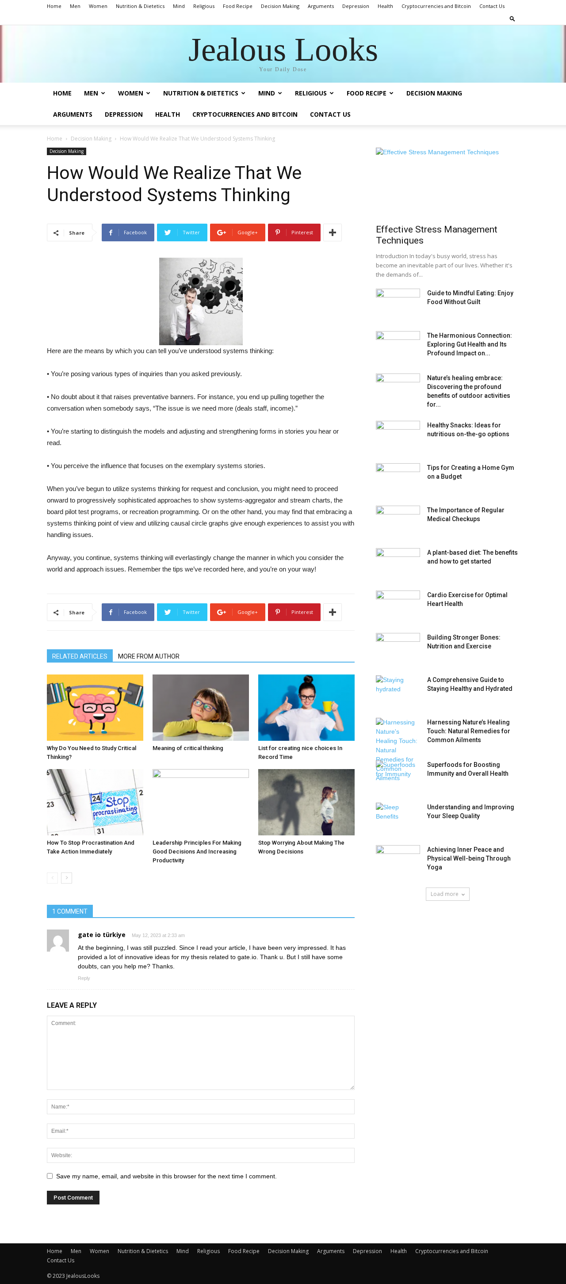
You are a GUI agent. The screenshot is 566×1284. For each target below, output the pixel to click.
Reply (84, 978)
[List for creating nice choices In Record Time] (306, 707)
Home (54, 6)
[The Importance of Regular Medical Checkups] (398, 521)
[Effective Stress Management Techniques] (447, 183)
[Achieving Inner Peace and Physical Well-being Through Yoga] (398, 860)
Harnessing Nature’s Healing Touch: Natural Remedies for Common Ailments (468, 731)
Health (385, 6)
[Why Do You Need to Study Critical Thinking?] (95, 707)
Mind (179, 6)
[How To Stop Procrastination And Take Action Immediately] (95, 802)
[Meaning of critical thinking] (201, 707)
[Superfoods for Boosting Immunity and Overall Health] (398, 775)
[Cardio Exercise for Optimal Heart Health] (398, 606)
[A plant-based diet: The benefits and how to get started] (398, 563)
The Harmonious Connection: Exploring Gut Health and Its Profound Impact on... (469, 344)
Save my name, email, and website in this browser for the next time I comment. (166, 1176)
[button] (512, 18)
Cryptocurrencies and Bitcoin (436, 6)
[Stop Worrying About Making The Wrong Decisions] (306, 802)
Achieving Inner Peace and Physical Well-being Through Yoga (469, 858)
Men (75, 6)
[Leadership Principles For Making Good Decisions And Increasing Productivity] (201, 802)
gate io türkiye (102, 934)
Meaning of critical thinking (188, 748)
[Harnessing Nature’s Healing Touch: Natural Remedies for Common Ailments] (398, 750)
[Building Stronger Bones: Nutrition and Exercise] (398, 648)
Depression (355, 6)
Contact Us (492, 6)
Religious (203, 6)
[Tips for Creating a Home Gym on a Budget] (398, 478)
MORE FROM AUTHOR (149, 656)
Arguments (321, 6)
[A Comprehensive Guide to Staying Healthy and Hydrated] (398, 690)
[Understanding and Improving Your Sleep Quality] (398, 818)
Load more (445, 894)
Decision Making (280, 6)
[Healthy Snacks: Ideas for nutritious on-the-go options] (398, 436)
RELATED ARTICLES (79, 656)
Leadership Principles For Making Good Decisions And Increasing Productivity (197, 851)
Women (98, 6)
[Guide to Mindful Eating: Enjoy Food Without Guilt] (398, 304)
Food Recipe (237, 6)
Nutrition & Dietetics (140, 6)
